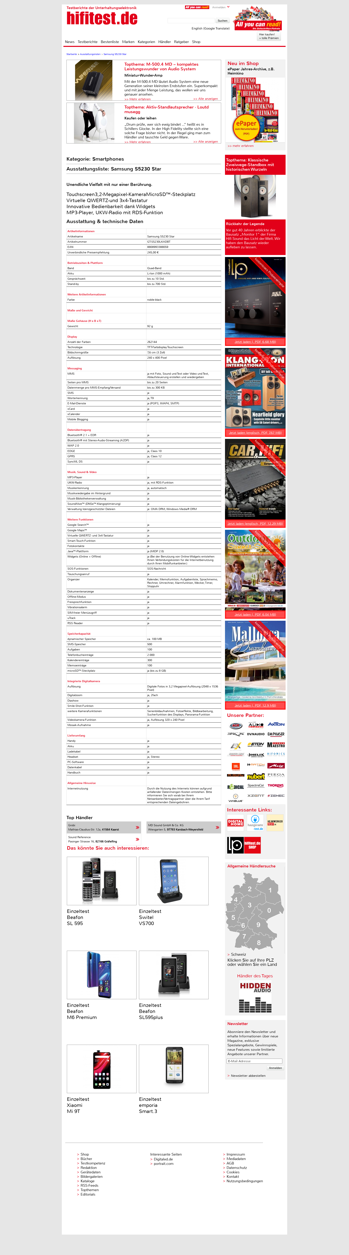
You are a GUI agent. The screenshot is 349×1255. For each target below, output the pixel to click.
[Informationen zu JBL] (235, 767)
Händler (164, 41)
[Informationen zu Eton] (256, 746)
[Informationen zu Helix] (256, 757)
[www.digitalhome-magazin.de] (235, 834)
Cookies (233, 1172)
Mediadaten (236, 1158)
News (70, 41)
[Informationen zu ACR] (235, 726)
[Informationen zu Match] (256, 767)
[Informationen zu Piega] (276, 777)
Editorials (88, 1194)
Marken (128, 41)
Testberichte (88, 41)
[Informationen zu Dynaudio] (256, 736)
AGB (230, 1163)
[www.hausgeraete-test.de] (255, 834)
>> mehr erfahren (241, 146)
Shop (196, 41)
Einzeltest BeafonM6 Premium (82, 1011)
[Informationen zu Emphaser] (276, 736)
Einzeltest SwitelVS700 (150, 917)
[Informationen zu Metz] (276, 767)
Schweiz (238, 954)
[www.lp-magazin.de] (235, 857)
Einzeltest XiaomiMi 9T (78, 1105)
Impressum (236, 1154)
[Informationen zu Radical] (235, 788)
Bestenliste (110, 41)
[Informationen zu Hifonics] (276, 757)
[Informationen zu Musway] (235, 777)
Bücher (86, 1158)
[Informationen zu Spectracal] (256, 788)
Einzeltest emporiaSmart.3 (150, 1105)
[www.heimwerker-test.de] (275, 834)
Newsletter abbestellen (248, 1076)
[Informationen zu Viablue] (235, 798)
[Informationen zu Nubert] (256, 777)
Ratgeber (181, 41)
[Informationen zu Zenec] (276, 798)
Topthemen (90, 1190)
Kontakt (233, 1176)
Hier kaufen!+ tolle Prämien (269, 36)
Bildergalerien (92, 1176)
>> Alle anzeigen (205, 99)
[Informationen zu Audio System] (256, 726)
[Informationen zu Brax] (235, 736)
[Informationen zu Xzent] (256, 798)
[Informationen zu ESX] (235, 746)
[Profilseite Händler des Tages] (255, 1011)
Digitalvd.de (163, 1159)
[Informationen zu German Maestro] (276, 746)
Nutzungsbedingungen (245, 1181)
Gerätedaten (91, 1172)
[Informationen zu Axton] (276, 726)
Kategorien (146, 41)
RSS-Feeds (89, 1185)
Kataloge (88, 1181)
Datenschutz (237, 1167)
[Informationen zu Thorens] (276, 788)
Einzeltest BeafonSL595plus (151, 1011)
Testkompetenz (93, 1163)
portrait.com (163, 1163)
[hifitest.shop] (252, 857)
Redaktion (89, 1167)
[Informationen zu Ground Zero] (235, 757)
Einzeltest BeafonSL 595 (78, 917)
